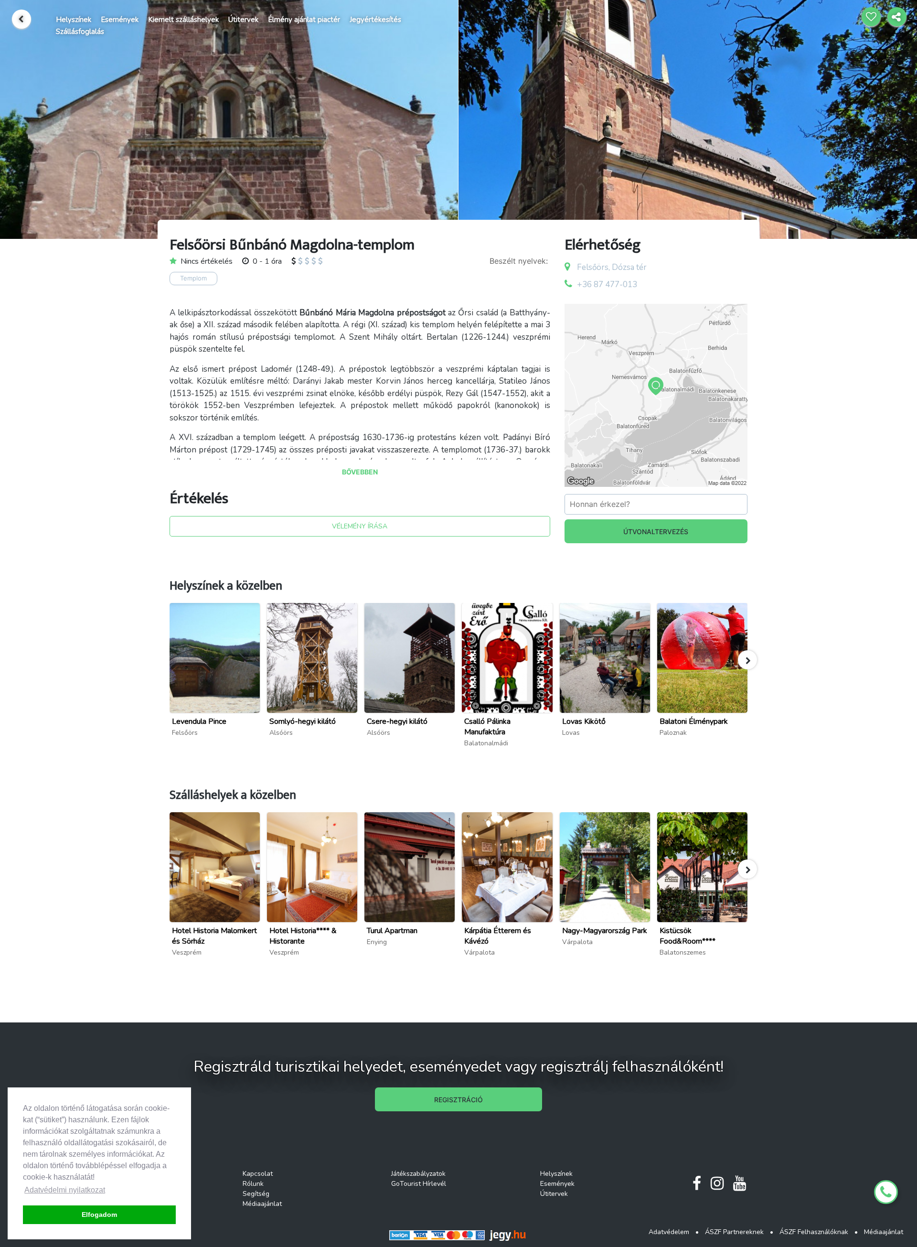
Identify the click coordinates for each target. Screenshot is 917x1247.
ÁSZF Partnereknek (734, 1231)
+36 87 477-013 (607, 284)
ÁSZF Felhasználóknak (813, 1231)
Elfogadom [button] (99, 1214)
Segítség (256, 1193)
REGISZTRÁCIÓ (458, 1100)
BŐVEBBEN (360, 472)
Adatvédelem (669, 1231)
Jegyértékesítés (375, 19)
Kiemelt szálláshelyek (183, 19)
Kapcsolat (258, 1173)
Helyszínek (73, 19)
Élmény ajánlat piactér (304, 19)
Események (120, 19)
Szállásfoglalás (80, 31)
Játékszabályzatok (418, 1173)
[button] (747, 659)
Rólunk (253, 1183)
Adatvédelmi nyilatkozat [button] (64, 1190)
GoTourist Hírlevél (418, 1183)
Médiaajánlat (262, 1203)
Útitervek (243, 19)
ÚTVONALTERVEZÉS (655, 531)
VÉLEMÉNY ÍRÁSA (359, 526)
